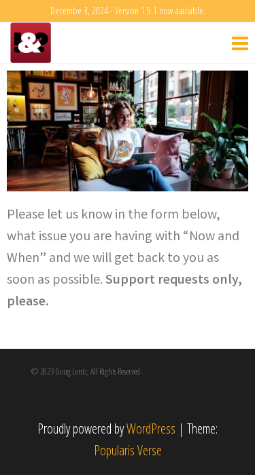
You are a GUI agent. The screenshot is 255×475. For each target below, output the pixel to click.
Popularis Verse (128, 450)
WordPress (150, 428)
